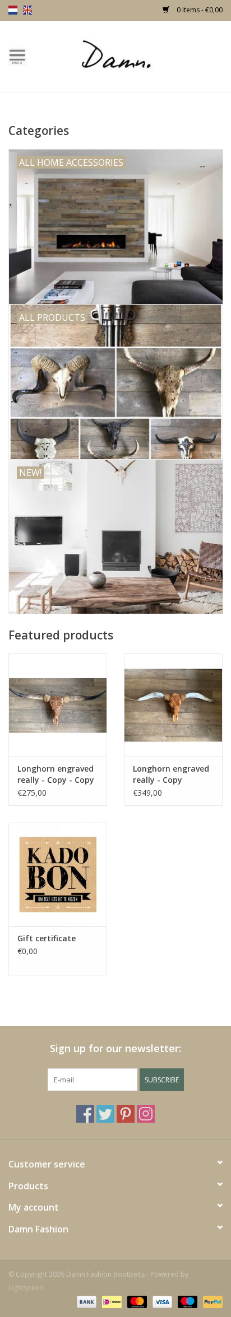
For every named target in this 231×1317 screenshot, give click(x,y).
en (27, 10)
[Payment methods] (85, 1301)
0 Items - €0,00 (199, 10)
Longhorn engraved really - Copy (171, 774)
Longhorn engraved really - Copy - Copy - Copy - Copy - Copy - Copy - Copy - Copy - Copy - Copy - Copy (57, 774)
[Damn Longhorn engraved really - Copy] (173, 704)
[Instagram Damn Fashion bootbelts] (146, 1114)
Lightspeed (26, 1287)
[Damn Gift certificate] (57, 874)
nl (12, 10)
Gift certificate (46, 938)
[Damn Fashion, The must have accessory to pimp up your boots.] (133, 55)
